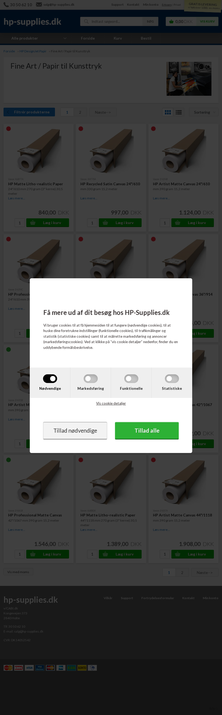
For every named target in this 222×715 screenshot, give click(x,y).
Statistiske (172, 388)
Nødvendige (50, 388)
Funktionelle (131, 388)
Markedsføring (90, 388)
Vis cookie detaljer (111, 403)
